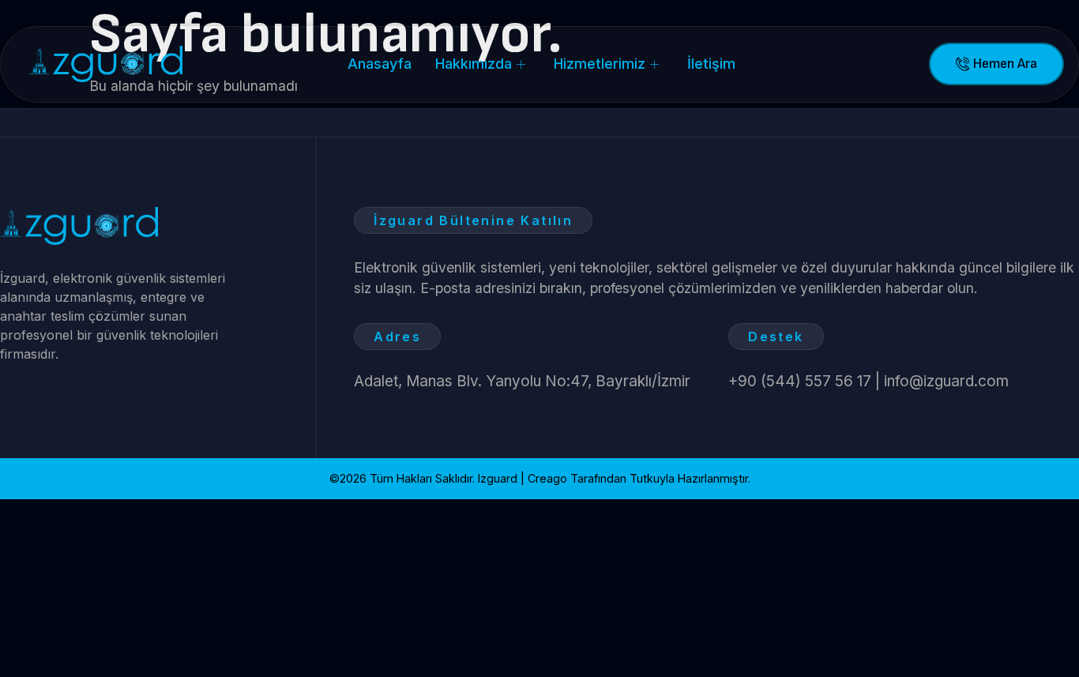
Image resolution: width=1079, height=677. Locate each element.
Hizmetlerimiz (599, 63)
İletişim (711, 63)
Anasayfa (380, 63)
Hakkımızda (473, 63)
